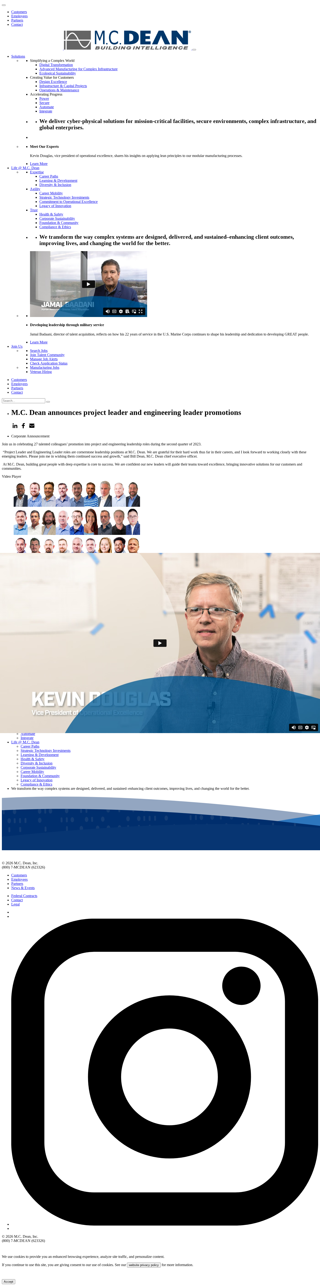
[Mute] (4, 741)
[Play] (4, 724)
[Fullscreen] (4, 745)
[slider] (49, 740)
